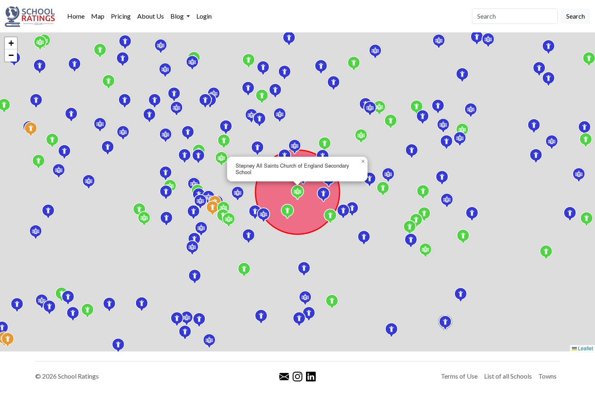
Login (204, 16)
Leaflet (585, 348)
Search (575, 16)
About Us (150, 16)
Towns (547, 376)
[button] (139, 210)
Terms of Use (459, 376)
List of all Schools (508, 376)
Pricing (121, 16)
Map (97, 16)
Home (76, 16)
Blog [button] (177, 16)
